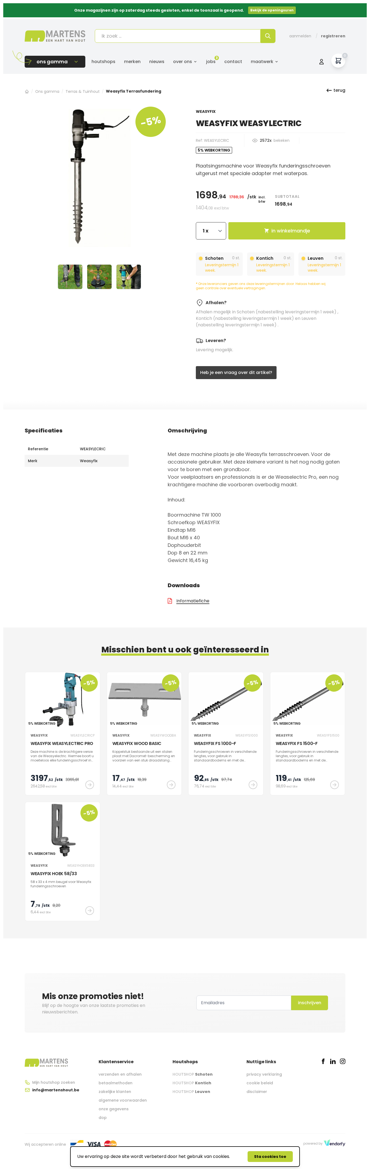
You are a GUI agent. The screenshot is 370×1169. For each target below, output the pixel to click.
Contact (233, 61)
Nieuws (156, 61)
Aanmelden (300, 36)
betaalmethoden (115, 1083)
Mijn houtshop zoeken (53, 1082)
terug (339, 90)
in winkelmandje (290, 230)
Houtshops (103, 61)
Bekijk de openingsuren (272, 10)
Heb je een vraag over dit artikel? (236, 372)
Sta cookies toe (270, 1156)
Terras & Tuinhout (83, 91)
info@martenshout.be (55, 1090)
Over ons (182, 61)
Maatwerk (262, 61)
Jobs (211, 61)
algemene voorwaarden (123, 1100)
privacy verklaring (264, 1074)
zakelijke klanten (115, 1091)
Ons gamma (47, 91)
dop (103, 1117)
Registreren (333, 36)
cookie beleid (259, 1083)
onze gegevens (114, 1109)
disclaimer (256, 1091)
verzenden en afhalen (120, 1074)
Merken (132, 61)
